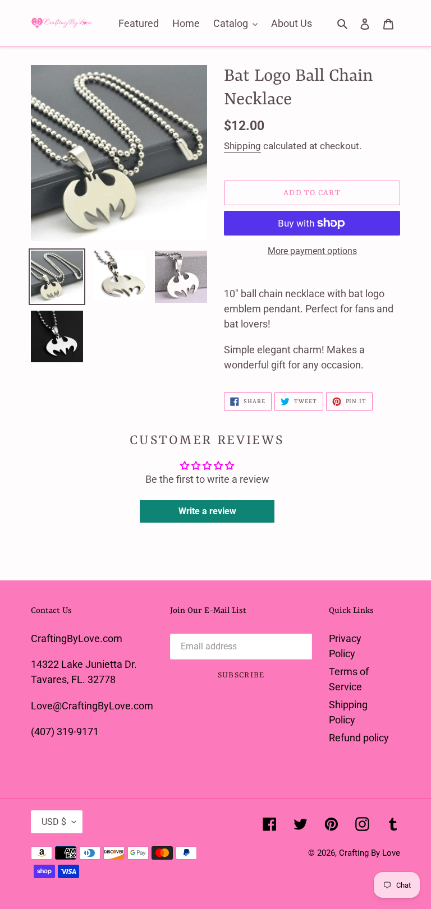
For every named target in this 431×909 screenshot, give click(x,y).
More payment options (312, 251)
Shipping (242, 145)
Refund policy (359, 738)
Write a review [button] (207, 511)
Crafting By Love (369, 853)
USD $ (54, 821)
